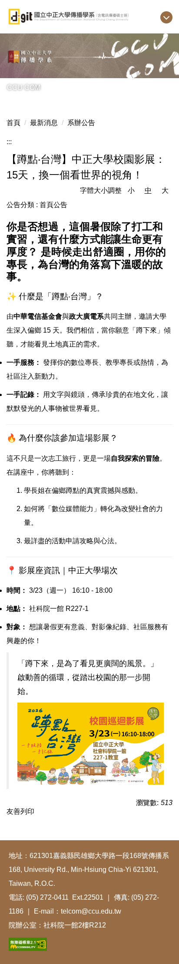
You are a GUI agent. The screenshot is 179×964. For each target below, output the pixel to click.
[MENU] (166, 17)
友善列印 (20, 811)
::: (9, 141)
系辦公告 (81, 122)
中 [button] (148, 190)
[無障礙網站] (28, 943)
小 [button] (131, 190)
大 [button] (165, 190)
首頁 (13, 122)
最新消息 (44, 122)
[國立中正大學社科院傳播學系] (89, 17)
